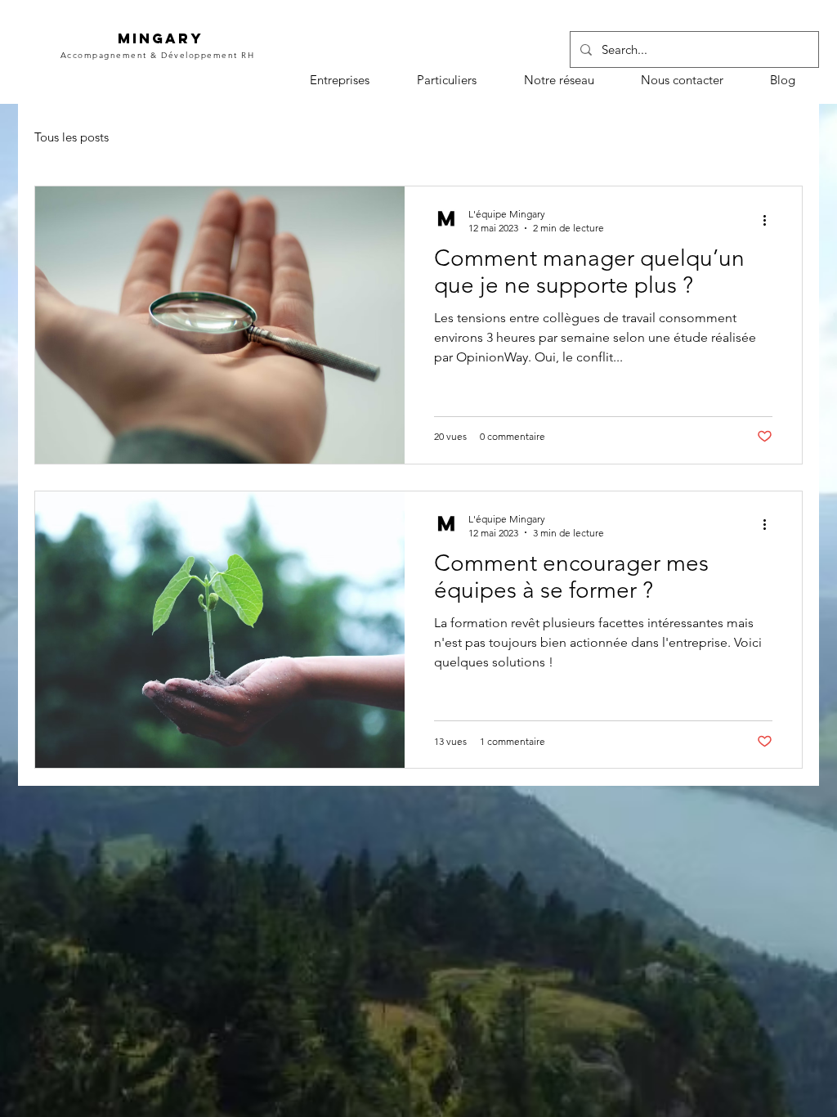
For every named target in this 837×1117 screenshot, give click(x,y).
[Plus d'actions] (770, 220)
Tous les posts (71, 137)
